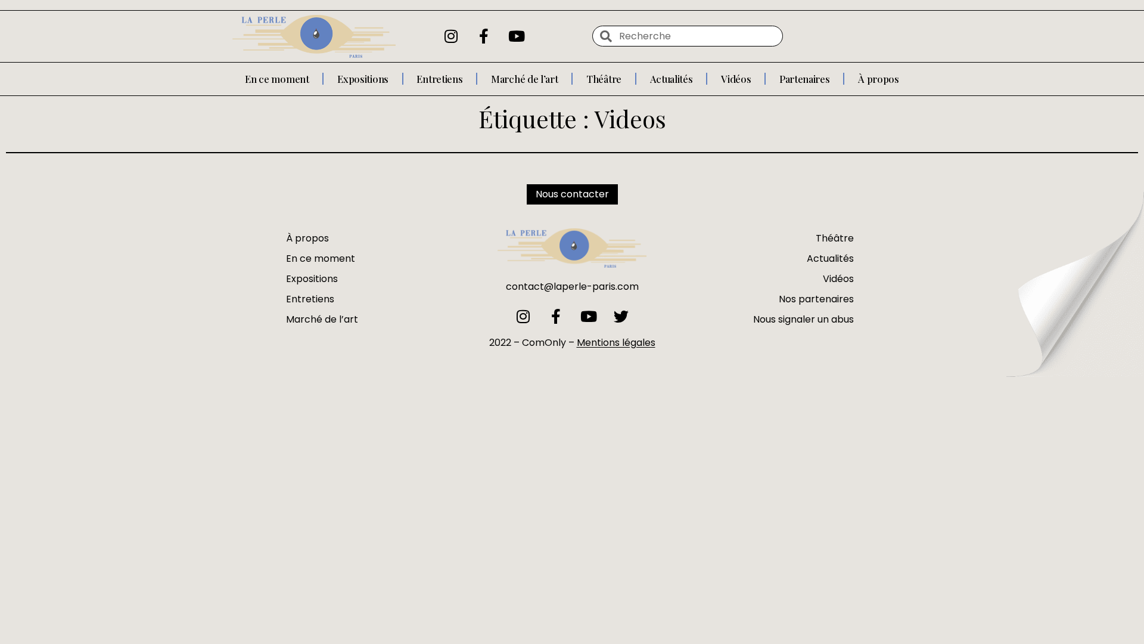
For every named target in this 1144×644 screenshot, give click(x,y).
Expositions (362, 78)
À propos (878, 78)
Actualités (671, 78)
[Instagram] (451, 36)
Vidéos (736, 78)
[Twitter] (621, 316)
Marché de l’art (524, 78)
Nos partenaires (816, 299)
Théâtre (603, 78)
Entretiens (439, 78)
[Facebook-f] (484, 36)
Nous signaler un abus (803, 319)
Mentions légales (616, 342)
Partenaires (804, 78)
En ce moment (277, 78)
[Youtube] (516, 36)
